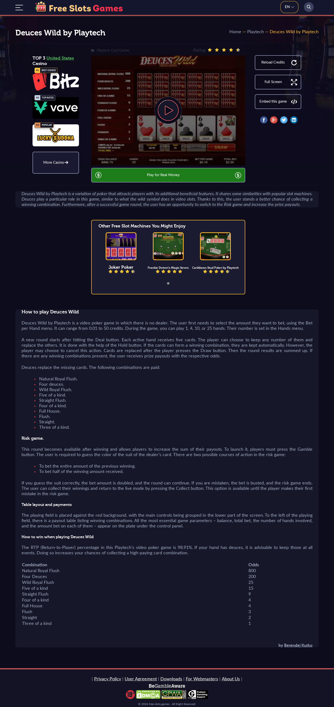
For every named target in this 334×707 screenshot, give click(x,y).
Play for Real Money (163, 175)
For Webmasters (202, 679)
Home (235, 32)
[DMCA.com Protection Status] (148, 698)
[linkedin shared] (294, 120)
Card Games (120, 50)
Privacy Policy (107, 679)
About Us (231, 679)
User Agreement (141, 679)
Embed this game (273, 101)
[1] (210, 50)
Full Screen (273, 82)
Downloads (171, 679)
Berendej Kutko (298, 645)
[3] (224, 50)
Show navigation (19, 7)
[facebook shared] (263, 120)
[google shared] (274, 120)
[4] (231, 50)
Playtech (255, 32)
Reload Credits (273, 62)
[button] (171, 283)
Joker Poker (121, 267)
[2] (217, 50)
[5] (238, 50)
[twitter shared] (284, 120)
